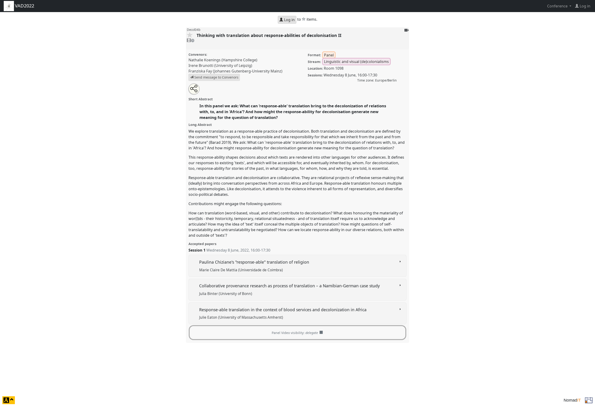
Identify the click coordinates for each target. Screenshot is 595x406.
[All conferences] (588, 399)
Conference (558, 6)
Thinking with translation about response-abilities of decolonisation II (270, 35)
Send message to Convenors (215, 77)
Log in (289, 19)
